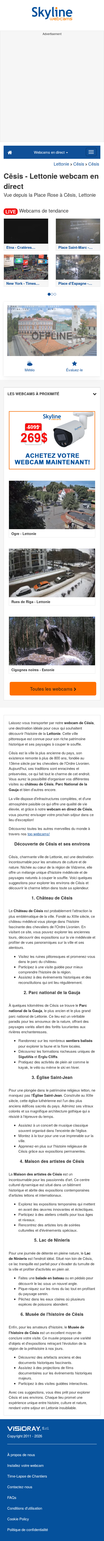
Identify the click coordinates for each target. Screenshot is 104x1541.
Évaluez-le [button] (74, 369)
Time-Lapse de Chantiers (27, 1476)
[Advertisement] (52, 89)
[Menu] (91, 152)
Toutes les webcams (52, 688)
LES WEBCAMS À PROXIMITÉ (33, 393)
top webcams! (39, 833)
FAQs (11, 1497)
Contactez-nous (19, 1486)
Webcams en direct (50, 152)
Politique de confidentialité (27, 1529)
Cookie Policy (18, 1518)
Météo (30, 369)
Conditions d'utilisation (24, 1508)
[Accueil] (10, 152)
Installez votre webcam (25, 1465)
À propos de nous (21, 1454)
